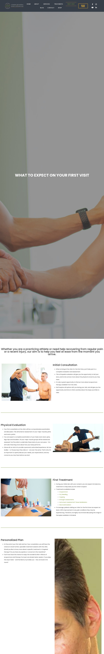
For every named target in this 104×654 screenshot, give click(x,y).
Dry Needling (63, 494)
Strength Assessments (66, 500)
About (36, 4)
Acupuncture (63, 492)
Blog (42, 8)
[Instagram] (96, 4)
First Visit (71, 4)
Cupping (62, 497)
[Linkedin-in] (96, 7)
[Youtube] (92, 7)
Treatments (58, 4)
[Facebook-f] (92, 4)
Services (46, 4)
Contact (50, 8)
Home (29, 4)
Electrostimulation (65, 505)
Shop (60, 8)
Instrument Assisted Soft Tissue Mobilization (73, 502)
